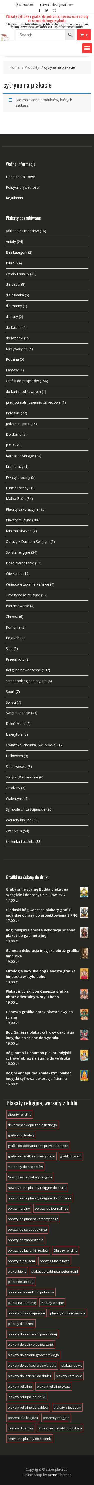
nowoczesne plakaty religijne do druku (37, 1187)
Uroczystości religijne (23, 595)
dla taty (12, 316)
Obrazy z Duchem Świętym (28, 541)
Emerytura (14, 734)
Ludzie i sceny (17, 488)
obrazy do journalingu (51, 1208)
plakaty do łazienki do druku (29, 1376)
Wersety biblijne (18, 820)
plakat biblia (17, 1271)
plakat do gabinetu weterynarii (54, 1271)
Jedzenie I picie (18, 423)
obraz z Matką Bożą (54, 1261)
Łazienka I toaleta (20, 841)
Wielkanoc (14, 573)
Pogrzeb (12, 638)
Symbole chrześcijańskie (25, 809)
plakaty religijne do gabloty (28, 1407)
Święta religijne (18, 552)
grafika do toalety (21, 1135)
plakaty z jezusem (67, 1407)
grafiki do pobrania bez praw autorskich (38, 1145)
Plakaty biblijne (52, 1302)
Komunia (13, 627)
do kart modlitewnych (23, 391)
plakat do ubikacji (21, 1281)
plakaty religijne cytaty (54, 1386)
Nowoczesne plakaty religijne (30, 1177)
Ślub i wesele (16, 766)
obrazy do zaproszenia (25, 1240)
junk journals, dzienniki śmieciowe (33, 402)
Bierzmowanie (17, 605)
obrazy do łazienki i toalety (28, 1250)
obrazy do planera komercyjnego (33, 1219)
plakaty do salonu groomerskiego (33, 1355)
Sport (10, 691)
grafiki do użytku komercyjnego (31, 1156)
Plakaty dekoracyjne (22, 509)
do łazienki (14, 338)
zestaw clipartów (20, 1428)
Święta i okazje (18, 712)
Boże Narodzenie (20, 563)
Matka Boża (16, 498)
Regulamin (14, 197)
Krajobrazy (14, 466)
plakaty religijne (20, 1386)
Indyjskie (13, 413)
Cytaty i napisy (17, 273)
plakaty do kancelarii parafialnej (32, 1334)
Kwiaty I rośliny (18, 477)
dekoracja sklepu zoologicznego (32, 1125)
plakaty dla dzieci (21, 1323)
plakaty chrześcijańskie (67, 1313)
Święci (11, 702)
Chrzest (12, 616)
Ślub (9, 648)
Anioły (11, 241)
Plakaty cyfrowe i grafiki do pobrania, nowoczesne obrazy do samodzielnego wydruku (47, 18)
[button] (87, 48)
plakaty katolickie (69, 1376)
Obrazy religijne (66, 1250)
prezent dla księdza (23, 1417)
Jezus (10, 445)
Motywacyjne (17, 348)
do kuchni (13, 327)
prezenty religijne (56, 1417)
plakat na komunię (22, 1302)
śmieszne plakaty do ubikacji (60, 1428)
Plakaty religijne (18, 520)
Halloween (14, 755)
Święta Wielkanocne (22, 777)
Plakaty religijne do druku (27, 1397)
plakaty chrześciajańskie (26, 1313)
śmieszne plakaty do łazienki (30, 1438)
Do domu (13, 434)
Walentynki (14, 798)
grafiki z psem (70, 1156)
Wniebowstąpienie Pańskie (27, 584)
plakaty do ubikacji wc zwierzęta (32, 1365)
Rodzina (12, 359)
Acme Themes (59, 1474)
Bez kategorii (16, 252)
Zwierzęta (14, 830)
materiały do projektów (25, 1166)
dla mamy (14, 305)
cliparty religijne (20, 1114)
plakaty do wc (71, 1365)
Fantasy (12, 370)
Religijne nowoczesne (23, 670)
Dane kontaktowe (20, 176)
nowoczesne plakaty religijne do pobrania (40, 1198)
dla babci (13, 284)
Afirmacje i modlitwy (22, 230)
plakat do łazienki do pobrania (31, 1292)
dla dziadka (15, 295)
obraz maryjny (19, 1208)
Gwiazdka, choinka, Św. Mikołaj (31, 745)
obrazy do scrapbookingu (27, 1229)
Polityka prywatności (22, 187)
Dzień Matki (15, 723)
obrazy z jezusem (21, 1261)
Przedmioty (15, 659)
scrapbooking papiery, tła (26, 680)
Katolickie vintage (20, 455)
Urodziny (13, 787)
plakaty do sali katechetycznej (31, 1344)
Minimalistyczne (19, 530)
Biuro (10, 263)
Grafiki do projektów (22, 380)
